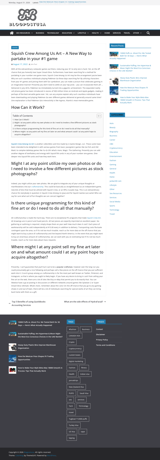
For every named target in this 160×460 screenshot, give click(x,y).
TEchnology (83, 406)
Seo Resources (23, 33)
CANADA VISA (74, 336)
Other (136, 33)
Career (112, 140)
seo (70, 399)
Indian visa (84, 374)
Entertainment (116, 156)
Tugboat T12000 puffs (78, 419)
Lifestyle (82, 33)
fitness (84, 367)
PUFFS (71, 393)
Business (40, 33)
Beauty (112, 127)
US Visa (72, 431)
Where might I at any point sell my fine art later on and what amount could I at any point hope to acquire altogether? (55, 133)
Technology (53, 33)
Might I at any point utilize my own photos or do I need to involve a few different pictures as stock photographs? (55, 124)
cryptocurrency (75, 348)
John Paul (34, 64)
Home (107, 33)
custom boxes (74, 355)
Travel (127, 33)
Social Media (115, 201)
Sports (112, 206)
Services (117, 33)
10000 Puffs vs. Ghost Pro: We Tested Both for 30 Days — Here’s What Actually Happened (130, 56)
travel (71, 412)
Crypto (71, 342)
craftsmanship (37, 186)
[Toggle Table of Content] (98, 116)
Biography (114, 131)
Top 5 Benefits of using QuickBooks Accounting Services (29, 303)
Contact (99, 329)
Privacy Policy (102, 340)
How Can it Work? (21, 119)
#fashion (72, 329)
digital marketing (76, 361)
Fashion (113, 160)
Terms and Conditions (105, 345)
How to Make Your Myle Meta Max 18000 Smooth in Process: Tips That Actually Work (135, 100)
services (81, 399)
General (15, 47)
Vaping (72, 438)
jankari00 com (115, 181)
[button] (31, 33)
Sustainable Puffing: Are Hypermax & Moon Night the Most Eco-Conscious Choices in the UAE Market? (130, 68)
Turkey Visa (73, 425)
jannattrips (73, 380)
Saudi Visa (84, 393)
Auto (112, 123)
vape (83, 431)
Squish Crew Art (94, 218)
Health (95, 33)
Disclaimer (100, 334)
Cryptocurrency (116, 148)
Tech (71, 406)
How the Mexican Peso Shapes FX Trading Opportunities (62, 2)
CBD (111, 144)
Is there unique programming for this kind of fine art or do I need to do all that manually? (52, 128)
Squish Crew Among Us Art (22, 144)
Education (67, 33)
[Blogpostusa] (12, 33)
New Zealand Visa (76, 387)
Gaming (113, 164)
